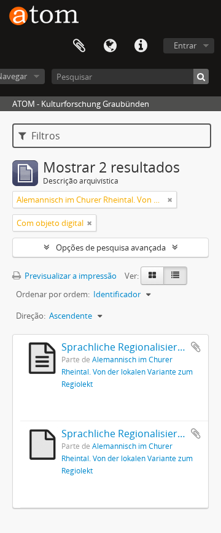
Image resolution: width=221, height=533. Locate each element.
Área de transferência (79, 46)
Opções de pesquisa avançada (111, 247)
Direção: (30, 315)
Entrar (185, 45)
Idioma (110, 46)
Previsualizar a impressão (70, 275)
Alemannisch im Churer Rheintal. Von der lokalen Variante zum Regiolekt (127, 371)
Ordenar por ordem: (53, 294)
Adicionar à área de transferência (196, 347)
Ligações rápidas (140, 46)
